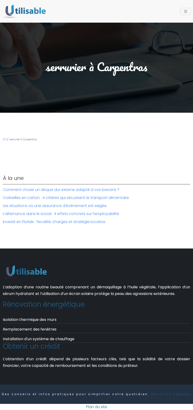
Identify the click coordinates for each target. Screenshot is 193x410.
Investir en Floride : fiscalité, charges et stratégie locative (54, 221)
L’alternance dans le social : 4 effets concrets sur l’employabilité (61, 213)
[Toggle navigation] (185, 11)
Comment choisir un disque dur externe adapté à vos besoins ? (61, 189)
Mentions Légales (171, 394)
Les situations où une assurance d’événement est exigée (55, 205)
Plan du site (96, 407)
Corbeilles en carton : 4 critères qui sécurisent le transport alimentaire (66, 197)
